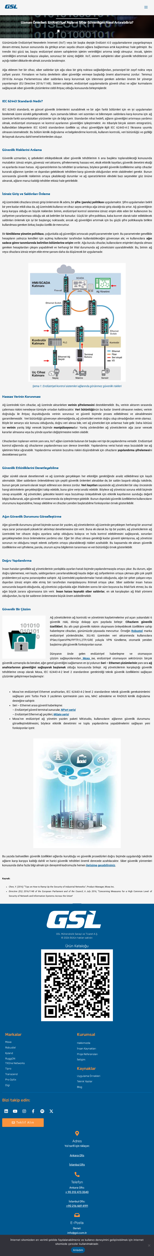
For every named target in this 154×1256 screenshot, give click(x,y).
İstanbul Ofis (77, 1164)
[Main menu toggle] (146, 7)
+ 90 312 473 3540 (77, 1192)
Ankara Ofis (77, 1155)
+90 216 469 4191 (77, 1205)
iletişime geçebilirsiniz (100, 865)
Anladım (78, 1250)
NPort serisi (68, 709)
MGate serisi (61, 714)
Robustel (137, 631)
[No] (149, 1245)
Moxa (85, 658)
